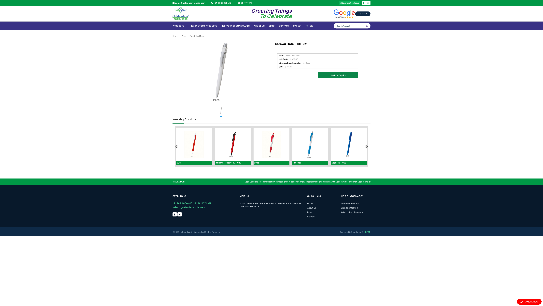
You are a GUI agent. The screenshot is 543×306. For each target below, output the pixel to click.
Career (297, 26)
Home (175, 36)
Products (178, 26)
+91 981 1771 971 (202, 203)
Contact (284, 26)
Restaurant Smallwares (235, 26)
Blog (272, 26)
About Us (259, 26)
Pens (184, 36)
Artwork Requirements (352, 212)
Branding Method (349, 207)
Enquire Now (531, 301)
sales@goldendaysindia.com (190, 3)
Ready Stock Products (203, 26)
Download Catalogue (350, 3)
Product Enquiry (338, 75)
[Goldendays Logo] (181, 13)
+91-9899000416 (222, 3)
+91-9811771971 (244, 3)
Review (362, 13)
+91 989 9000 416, (183, 203)
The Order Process (350, 203)
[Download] (221, 116)
